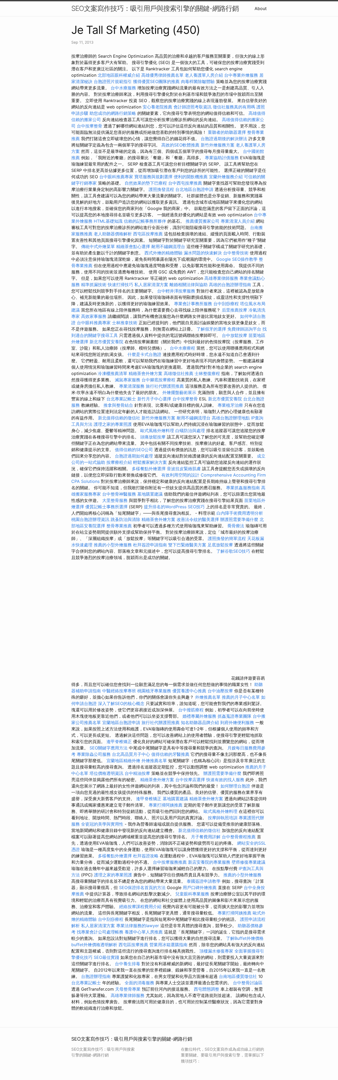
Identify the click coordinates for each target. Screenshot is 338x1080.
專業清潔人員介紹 (238, 221)
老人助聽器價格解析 (113, 233)
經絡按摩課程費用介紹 (141, 906)
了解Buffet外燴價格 (245, 938)
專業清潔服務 (131, 386)
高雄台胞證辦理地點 (231, 417)
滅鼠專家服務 (127, 379)
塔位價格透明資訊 (106, 773)
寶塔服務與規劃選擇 (153, 176)
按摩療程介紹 (119, 462)
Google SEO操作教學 (236, 259)
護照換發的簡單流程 (227, 538)
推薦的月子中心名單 (241, 697)
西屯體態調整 (207, 989)
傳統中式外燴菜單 (98, 246)
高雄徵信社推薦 (178, 373)
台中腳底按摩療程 (159, 379)
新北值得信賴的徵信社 (119, 417)
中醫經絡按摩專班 (119, 690)
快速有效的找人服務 (225, 779)
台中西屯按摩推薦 (185, 183)
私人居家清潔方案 (151, 284)
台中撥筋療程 (191, 709)
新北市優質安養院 (106, 341)
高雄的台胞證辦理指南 (230, 284)
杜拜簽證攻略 (145, 855)
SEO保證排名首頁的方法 (142, 887)
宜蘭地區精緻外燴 (124, 760)
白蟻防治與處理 (190, 430)
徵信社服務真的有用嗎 (234, 106)
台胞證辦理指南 (96, 976)
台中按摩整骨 (90, 126)
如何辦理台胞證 (235, 786)
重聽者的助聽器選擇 (227, 132)
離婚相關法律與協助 (189, 284)
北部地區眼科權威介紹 (119, 75)
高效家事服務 (93, 316)
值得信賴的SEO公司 (134, 449)
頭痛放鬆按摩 (153, 437)
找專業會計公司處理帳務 (100, 932)
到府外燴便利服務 (237, 722)
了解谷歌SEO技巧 (233, 551)
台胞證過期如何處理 (134, 456)
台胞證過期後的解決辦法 (224, 138)
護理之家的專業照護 (113, 424)
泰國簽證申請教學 (203, 881)
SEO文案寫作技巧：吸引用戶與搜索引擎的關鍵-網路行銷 (155, 8)
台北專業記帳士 (121, 398)
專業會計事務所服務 (193, 303)
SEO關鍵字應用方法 (109, 747)
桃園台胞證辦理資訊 (90, 519)
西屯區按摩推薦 (148, 233)
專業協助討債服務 (222, 157)
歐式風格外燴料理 (157, 430)
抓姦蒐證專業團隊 (234, 716)
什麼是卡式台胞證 (144, 354)
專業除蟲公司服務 (94, 754)
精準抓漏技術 (93, 284)
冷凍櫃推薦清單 (112, 373)
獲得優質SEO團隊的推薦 (156, 81)
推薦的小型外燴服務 (113, 544)
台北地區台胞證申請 (194, 189)
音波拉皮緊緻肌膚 (184, 468)
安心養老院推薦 (157, 106)
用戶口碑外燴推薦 (200, 887)
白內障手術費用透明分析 (240, 513)
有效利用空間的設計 (180, 475)
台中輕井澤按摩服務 (176, 291)
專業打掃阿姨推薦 (165, 805)
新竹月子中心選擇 (154, 398)
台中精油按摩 (138, 773)
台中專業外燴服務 (241, 75)
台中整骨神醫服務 (119, 494)
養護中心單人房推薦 (144, 932)
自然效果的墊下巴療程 (146, 183)
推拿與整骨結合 (118, 405)
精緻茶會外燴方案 (145, 373)
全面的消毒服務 (139, 982)
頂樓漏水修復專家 (216, 951)
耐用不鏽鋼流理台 (168, 246)
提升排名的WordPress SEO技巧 (174, 506)
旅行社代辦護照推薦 (165, 386)
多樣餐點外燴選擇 (149, 468)
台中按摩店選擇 (190, 779)
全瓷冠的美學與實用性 (102, 824)
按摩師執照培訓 (223, 817)
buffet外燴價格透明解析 (94, 944)
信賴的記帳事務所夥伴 (145, 221)
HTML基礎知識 (108, 221)
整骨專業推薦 (119, 525)
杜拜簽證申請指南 (150, 544)
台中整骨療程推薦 (239, 836)
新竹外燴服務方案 (217, 145)
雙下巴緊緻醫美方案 (187, 544)
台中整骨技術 (235, 252)
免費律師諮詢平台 (244, 329)
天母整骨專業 (127, 989)
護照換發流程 (161, 189)
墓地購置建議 (150, 494)
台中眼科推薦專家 (116, 176)
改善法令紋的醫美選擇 (198, 519)
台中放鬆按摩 (235, 335)
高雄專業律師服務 (221, 278)
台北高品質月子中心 (131, 754)
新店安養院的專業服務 (209, 862)
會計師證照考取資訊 (192, 106)
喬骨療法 (235, 525)
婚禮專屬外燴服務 (200, 716)
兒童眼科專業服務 (192, 893)
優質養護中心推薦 (189, 690)
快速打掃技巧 (120, 284)
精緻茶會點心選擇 (133, 246)
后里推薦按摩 (235, 310)
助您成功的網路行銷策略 (113, 113)
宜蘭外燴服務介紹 (226, 176)
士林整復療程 (207, 373)
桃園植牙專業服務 (154, 690)
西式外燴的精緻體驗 (163, 252)
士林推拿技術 (124, 322)
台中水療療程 (183, 348)
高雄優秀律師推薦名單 (162, 75)
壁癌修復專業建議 (248, 862)
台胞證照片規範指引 (113, 81)
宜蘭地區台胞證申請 (121, 722)
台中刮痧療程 (226, 303)
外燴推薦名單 (207, 697)
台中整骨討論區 (247, 982)
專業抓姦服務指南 (243, 487)
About (261, 8)
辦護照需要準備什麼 (239, 519)
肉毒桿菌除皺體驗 (198, 81)
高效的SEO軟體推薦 (180, 145)
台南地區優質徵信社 (238, 976)
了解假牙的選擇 (211, 329)
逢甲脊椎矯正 (119, 741)
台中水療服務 (124, 87)
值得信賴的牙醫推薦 (170, 754)
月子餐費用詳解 (205, 836)
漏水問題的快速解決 (203, 252)
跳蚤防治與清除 (125, 519)
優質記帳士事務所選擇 (106, 506)
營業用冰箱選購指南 (168, 944)
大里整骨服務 (115, 500)
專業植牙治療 (230, 405)
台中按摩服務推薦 (170, 862)
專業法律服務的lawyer (137, 925)
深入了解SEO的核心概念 (121, 703)
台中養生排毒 (128, 963)
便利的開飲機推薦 (191, 176)
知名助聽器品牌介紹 (200, 722)
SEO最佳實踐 (106, 957)
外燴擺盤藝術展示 (179, 392)
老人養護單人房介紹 (204, 75)
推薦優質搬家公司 (202, 221)
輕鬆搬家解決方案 (150, 462)
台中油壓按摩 (221, 690)
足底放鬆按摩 (221, 544)
